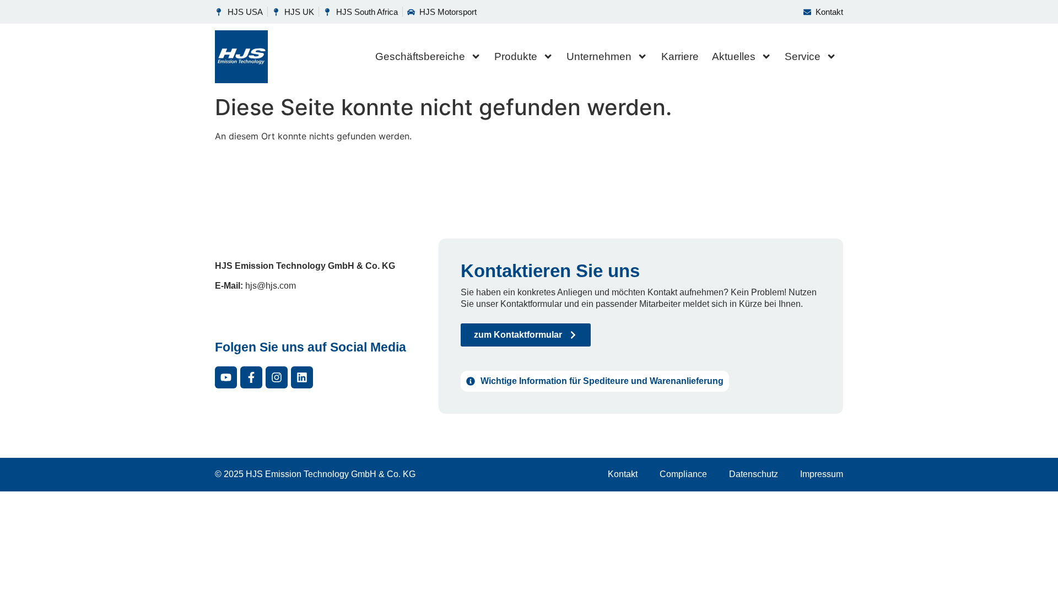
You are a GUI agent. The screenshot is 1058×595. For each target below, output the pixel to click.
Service (803, 56)
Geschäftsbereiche (420, 56)
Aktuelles (733, 56)
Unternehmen (598, 56)
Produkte (515, 56)
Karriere (680, 56)
